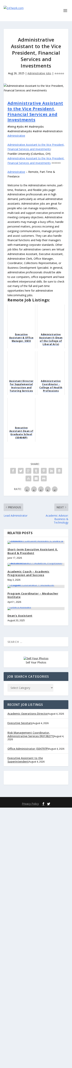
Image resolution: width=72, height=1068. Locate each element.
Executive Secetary (20, 723)
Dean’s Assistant (19, 615)
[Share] (13, 471)
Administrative (16, 135)
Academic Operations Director (27, 713)
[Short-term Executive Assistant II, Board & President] (36, 542)
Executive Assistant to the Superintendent (25, 759)
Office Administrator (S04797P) (27, 748)
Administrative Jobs (39, 73)
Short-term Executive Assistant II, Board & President (32, 551)
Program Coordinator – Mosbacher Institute (32, 595)
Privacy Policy (30, 803)
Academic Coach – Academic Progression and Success (28, 573)
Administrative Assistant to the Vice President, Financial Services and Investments (35, 111)
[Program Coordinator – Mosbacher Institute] (36, 586)
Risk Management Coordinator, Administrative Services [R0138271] (30, 734)
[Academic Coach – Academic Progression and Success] (36, 564)
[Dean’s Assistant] (36, 608)
